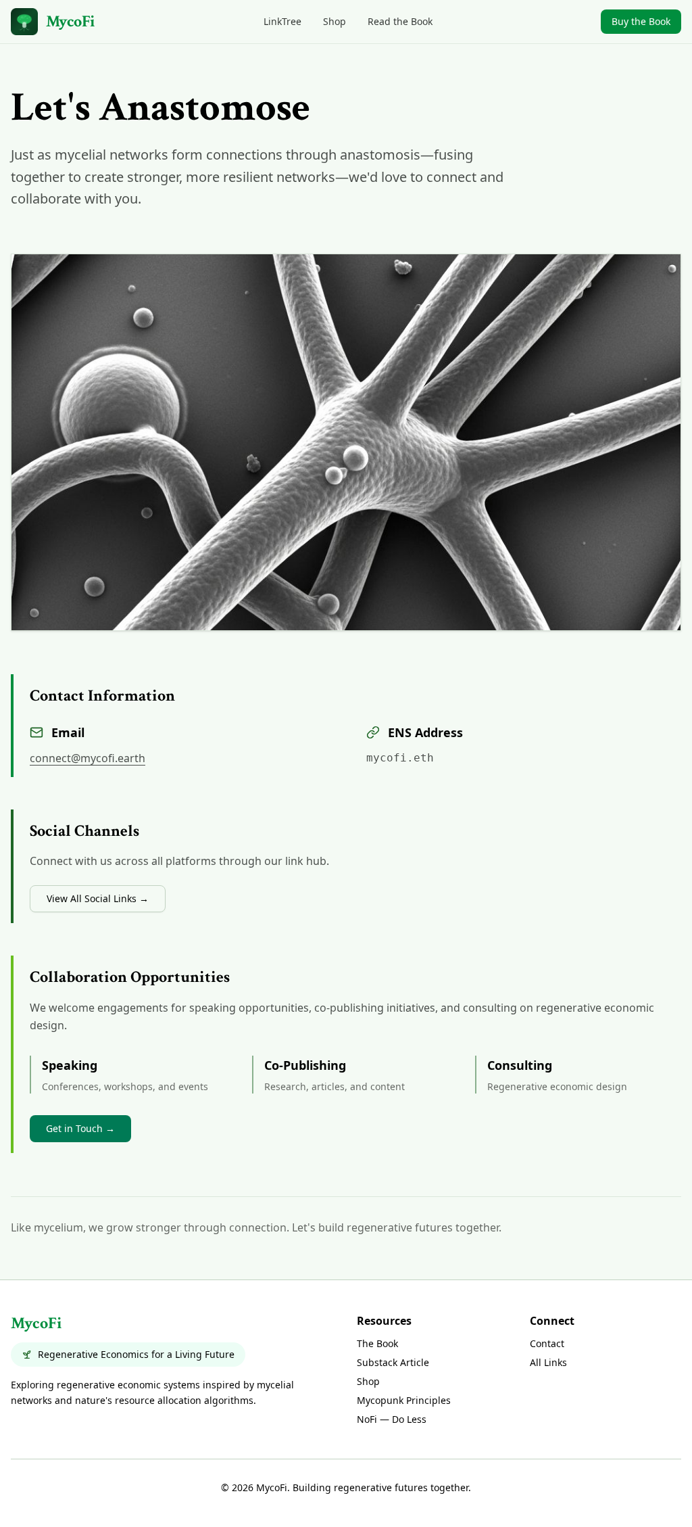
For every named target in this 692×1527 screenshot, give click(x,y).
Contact (547, 1343)
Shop (334, 21)
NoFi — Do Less (391, 1419)
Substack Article (393, 1362)
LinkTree (282, 21)
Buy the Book (641, 21)
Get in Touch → (80, 1128)
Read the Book (400, 21)
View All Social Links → (98, 898)
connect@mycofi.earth (87, 758)
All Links (548, 1362)
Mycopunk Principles (404, 1400)
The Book (377, 1343)
